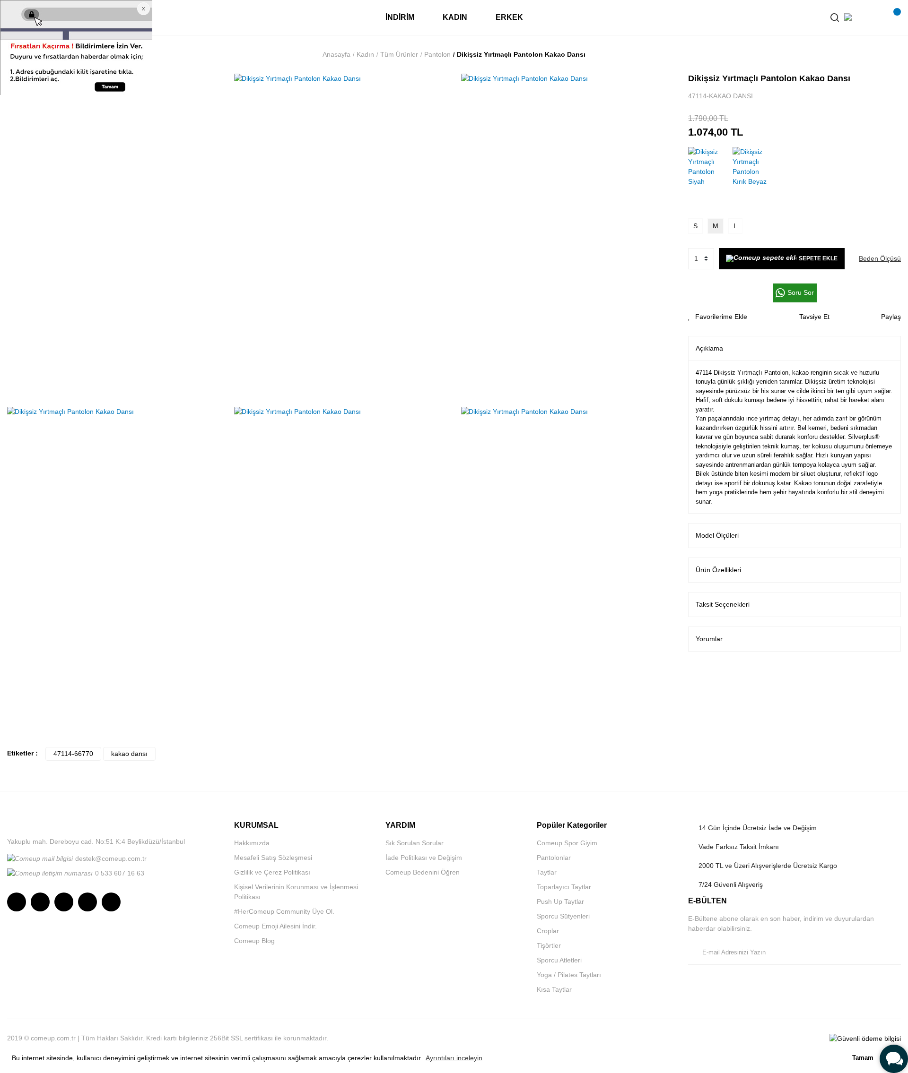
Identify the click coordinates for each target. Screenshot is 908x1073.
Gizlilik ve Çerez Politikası (272, 872)
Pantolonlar (554, 857)
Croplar (548, 931)
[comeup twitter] (63, 902)
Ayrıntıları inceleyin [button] (454, 1058)
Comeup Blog (254, 940)
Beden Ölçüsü (880, 258)
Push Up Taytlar (560, 901)
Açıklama (709, 348)
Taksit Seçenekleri (723, 604)
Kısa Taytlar (554, 989)
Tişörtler (549, 945)
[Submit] (891, 952)
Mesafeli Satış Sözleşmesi (273, 857)
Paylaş (891, 316)
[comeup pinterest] (111, 902)
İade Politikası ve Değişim (423, 857)
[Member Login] (872, 17)
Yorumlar (709, 639)
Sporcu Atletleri (559, 960)
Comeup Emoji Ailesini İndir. (275, 926)
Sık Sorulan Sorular (414, 843)
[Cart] (891, 17)
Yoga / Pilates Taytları (569, 975)
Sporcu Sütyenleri (563, 916)
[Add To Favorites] (717, 317)
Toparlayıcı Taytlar (564, 887)
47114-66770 (73, 753)
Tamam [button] (862, 1058)
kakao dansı (129, 753)
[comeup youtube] (87, 902)
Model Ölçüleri (717, 535)
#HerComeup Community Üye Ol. (284, 911)
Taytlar (547, 872)
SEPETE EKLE (818, 258)
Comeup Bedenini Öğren (422, 872)
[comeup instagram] (16, 902)
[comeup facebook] (40, 902)
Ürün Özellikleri (718, 570)
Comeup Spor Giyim (567, 843)
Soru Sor (800, 292)
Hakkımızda (252, 843)
